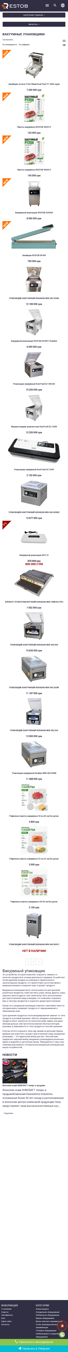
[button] (63, 5)
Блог (3, 1318)
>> (39, 961)
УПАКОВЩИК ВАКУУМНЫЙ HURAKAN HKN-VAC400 (34, 645)
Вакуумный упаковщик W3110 (34, 555)
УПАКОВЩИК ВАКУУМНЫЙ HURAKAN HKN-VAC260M (34, 687)
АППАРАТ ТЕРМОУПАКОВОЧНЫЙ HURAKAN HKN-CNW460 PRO (34, 602)
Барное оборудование (45, 1318)
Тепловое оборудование (46, 1331)
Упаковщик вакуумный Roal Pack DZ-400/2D (34, 384)
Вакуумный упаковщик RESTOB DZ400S (34, 213)
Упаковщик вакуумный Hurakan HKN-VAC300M (34, 773)
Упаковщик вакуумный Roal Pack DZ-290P (34, 469)
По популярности (9, 45)
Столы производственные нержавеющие (47, 1326)
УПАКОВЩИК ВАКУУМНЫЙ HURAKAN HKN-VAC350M (34, 298)
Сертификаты (7, 1315)
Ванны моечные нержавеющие (49, 1321)
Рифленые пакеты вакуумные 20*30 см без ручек (34, 902)
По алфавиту (24, 45)
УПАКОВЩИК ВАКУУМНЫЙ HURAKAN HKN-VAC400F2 (34, 944)
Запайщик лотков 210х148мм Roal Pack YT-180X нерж (34, 84)
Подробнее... (9, 1113)
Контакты (5, 1324)
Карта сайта (6, 1321)
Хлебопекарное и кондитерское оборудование (49, 1335)
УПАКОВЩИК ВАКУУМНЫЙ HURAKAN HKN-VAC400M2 (34, 512)
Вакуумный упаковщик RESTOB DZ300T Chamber (34, 341)
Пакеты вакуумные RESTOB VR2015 (34, 127)
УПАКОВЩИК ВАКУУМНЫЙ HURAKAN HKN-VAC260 (34, 730)
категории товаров (33, 15)
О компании (6, 1309)
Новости (4, 1312)
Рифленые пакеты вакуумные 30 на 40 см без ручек (34, 816)
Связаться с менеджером (35, 1342)
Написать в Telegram (36, 1348)
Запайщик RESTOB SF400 (34, 255)
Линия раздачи (42, 1309)
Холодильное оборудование (47, 1312)
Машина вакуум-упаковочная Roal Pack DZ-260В (34, 427)
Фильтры (33, 24)
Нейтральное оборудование (47, 1315)
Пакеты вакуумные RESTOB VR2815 (34, 170)
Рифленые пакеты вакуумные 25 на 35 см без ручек (34, 859)
